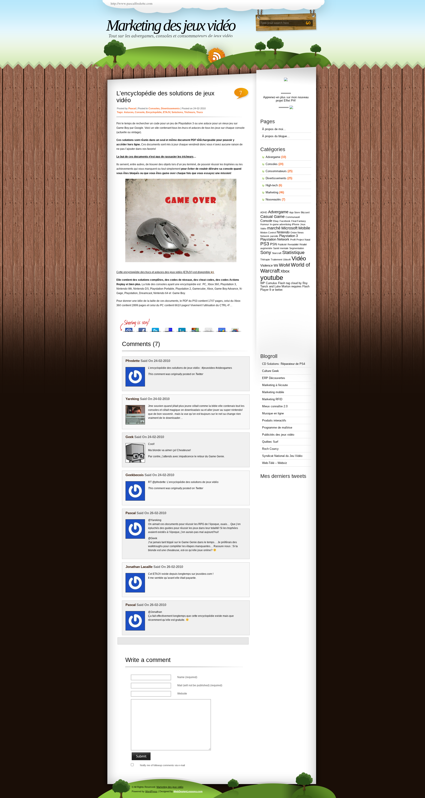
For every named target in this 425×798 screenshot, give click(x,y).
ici (212, 272)
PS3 (264, 243)
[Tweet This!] (155, 328)
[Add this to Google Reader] (235, 328)
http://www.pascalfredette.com (132, 3)
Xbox (285, 271)
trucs (199, 112)
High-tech (272, 185)
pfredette (133, 361)
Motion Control (268, 232)
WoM (284, 264)
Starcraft (276, 253)
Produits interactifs (274, 420)
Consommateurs (276, 171)
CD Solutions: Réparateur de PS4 (283, 363)
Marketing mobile (273, 392)
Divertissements (170, 108)
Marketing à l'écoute (275, 385)
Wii (276, 265)
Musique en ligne (273, 413)
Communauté (293, 217)
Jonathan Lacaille (139, 567)
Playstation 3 (288, 236)
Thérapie (265, 259)
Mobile (304, 228)
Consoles (154, 108)
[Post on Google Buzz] (221, 328)
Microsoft (289, 228)
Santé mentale (280, 248)
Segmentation (296, 248)
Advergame (273, 157)
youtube (271, 277)
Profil (293, 239)
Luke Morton (282, 286)
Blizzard (305, 212)
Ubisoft (287, 259)
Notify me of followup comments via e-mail (162, 765)
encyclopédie (154, 112)
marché (273, 228)
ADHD (263, 212)
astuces (128, 112)
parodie (274, 236)
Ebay (276, 221)
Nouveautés (273, 199)
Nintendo (283, 232)
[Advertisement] (285, 322)
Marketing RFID (272, 399)
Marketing (272, 192)
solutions (177, 112)
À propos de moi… (274, 129)
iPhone (295, 224)
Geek (129, 437)
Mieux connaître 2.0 (275, 406)
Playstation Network (274, 239)
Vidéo (299, 258)
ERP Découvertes (273, 378)
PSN (273, 244)
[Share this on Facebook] (142, 328)
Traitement (276, 259)
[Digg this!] (208, 328)
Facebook (285, 221)
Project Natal (303, 239)
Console (140, 112)
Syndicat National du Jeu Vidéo (282, 456)
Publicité (282, 244)
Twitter (199, 374)
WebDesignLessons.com (188, 791)
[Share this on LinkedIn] (182, 328)
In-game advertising (280, 224)
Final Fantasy (298, 221)
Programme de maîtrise (277, 427)
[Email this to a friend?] (128, 328)
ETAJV (166, 112)
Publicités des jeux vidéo (278, 434)
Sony (265, 252)
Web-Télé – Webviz (274, 463)
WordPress (151, 791)
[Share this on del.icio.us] (168, 328)
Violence (266, 265)
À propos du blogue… (276, 136)
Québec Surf (270, 441)
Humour (264, 224)
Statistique (293, 252)
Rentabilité (293, 244)
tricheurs (189, 112)
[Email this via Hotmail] (195, 328)
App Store (294, 212)
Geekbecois (135, 475)
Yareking (132, 399)
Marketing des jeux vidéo (170, 25)
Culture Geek (270, 371)
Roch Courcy (270, 448)
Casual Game (272, 216)
